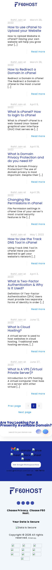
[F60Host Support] (26, 4)
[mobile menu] (48, 4)
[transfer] (39, 431)
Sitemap (32, 538)
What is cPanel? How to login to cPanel (24, 113)
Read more (38, 51)
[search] (45, 431)
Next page (24, 412)
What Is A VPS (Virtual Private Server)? (25, 371)
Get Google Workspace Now (26, 465)
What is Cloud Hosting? (19, 329)
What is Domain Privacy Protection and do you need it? (26, 157)
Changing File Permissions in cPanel (25, 201)
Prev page (14, 406)
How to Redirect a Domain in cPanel (22, 71)
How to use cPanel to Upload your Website (24, 29)
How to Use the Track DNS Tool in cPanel (25, 241)
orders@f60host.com (16, 470)
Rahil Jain (17, 20)
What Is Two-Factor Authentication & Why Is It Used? (25, 284)
